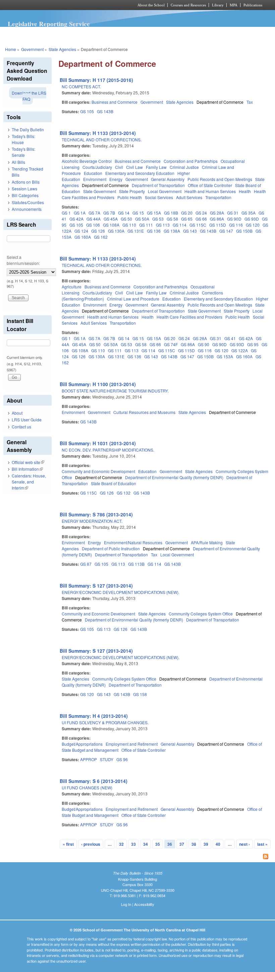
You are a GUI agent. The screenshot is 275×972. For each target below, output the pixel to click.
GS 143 (190, 231)
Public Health (129, 197)
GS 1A (80, 213)
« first (68, 844)
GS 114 (179, 225)
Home (10, 49)
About (17, 413)
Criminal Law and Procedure (133, 299)
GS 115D (217, 225)
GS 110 (129, 225)
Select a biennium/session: (23, 260)
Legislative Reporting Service (49, 24)
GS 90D (234, 219)
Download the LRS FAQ (29, 96)
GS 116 (236, 225)
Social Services (159, 197)
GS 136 (154, 231)
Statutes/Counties (28, 202)
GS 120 (253, 225)
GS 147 (226, 231)
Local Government (164, 191)
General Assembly (167, 179)
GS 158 (140, 694)
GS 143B (105, 111)
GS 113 (163, 225)
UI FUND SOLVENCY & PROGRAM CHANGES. (105, 722)
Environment (94, 179)
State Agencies (62, 49)
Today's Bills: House (23, 139)
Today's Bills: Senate (23, 152)
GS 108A (111, 225)
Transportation (218, 197)
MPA (233, 5)
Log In (126, 904)
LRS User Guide (27, 419)
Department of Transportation (158, 185)
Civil (119, 167)
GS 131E (135, 231)
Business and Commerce (115, 102)
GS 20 (186, 213)
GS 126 (98, 231)
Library (218, 5)
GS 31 (232, 213)
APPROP (88, 759)
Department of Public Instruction (111, 548)
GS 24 (201, 213)
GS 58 (172, 219)
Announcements (27, 209)
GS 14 (123, 213)
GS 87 (86, 564)
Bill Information (27, 469)
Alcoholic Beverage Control (87, 161)
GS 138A (172, 231)
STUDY (106, 759)
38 (193, 844)
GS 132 (123, 493)
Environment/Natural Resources (133, 542)
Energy (115, 179)
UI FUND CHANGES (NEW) (87, 787)
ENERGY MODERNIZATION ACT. (92, 521)
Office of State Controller (210, 185)
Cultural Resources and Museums (144, 412)
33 (133, 844)
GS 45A (111, 219)
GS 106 (93, 225)
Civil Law (134, 167)
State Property (132, 191)
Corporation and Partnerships (191, 161)
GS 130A (116, 231)
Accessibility (144, 904)
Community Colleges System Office (201, 613)
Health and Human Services (210, 191)
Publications (252, 5)
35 (157, 844)
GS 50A (142, 219)
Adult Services (189, 197)
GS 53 (158, 219)
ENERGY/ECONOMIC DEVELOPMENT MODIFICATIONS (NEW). (120, 592)
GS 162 (101, 237)
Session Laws (24, 188)
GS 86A (217, 219)
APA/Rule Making (207, 542)
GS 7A (94, 213)
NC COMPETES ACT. (81, 86)
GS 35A (248, 213)
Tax (249, 102)
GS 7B (109, 213)
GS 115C (197, 225)
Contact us (21, 426)
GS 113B (136, 564)
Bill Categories (25, 195)
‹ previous (90, 844)
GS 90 (203, 344)
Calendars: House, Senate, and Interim (29, 482)
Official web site (28, 462)
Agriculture (71, 286)
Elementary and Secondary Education (139, 173)
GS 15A (154, 213)
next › (244, 844)
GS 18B (171, 213)
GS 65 (186, 219)
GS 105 (87, 111)
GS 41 (230, 338)
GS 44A (94, 219)
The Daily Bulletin (28, 129)
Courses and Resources (188, 5)
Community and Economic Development (98, 471)
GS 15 (138, 213)
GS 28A (217, 213)
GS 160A (82, 237)
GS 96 (122, 759)
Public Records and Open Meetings (219, 179)
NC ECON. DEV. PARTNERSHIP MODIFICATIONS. (108, 450)
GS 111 (146, 225)
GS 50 (126, 219)
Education (93, 173)
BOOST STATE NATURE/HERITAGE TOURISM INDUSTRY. (115, 391)
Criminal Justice (184, 167)
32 (121, 844)
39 (206, 844)
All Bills (18, 162)
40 (218, 844)
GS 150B (244, 231)
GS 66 (201, 219)
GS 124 (81, 231)
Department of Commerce (220, 102)
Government (32, 49)
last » (262, 844)
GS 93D (251, 219)
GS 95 (253, 344)
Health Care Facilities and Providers (189, 317)
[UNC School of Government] (60, 5)
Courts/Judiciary (97, 167)
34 (145, 844)
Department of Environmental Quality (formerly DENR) (174, 477)
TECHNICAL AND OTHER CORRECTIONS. (102, 139)
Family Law (156, 167)
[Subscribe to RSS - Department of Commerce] (165, 857)
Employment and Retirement (132, 744)
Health (245, 191)
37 (181, 844)
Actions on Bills (26, 182)
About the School (151, 5)
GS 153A (225, 356)
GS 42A (76, 219)
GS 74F (171, 344)
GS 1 (66, 213)
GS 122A (239, 350)
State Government (99, 191)
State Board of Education (113, 483)
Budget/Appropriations (82, 744)
